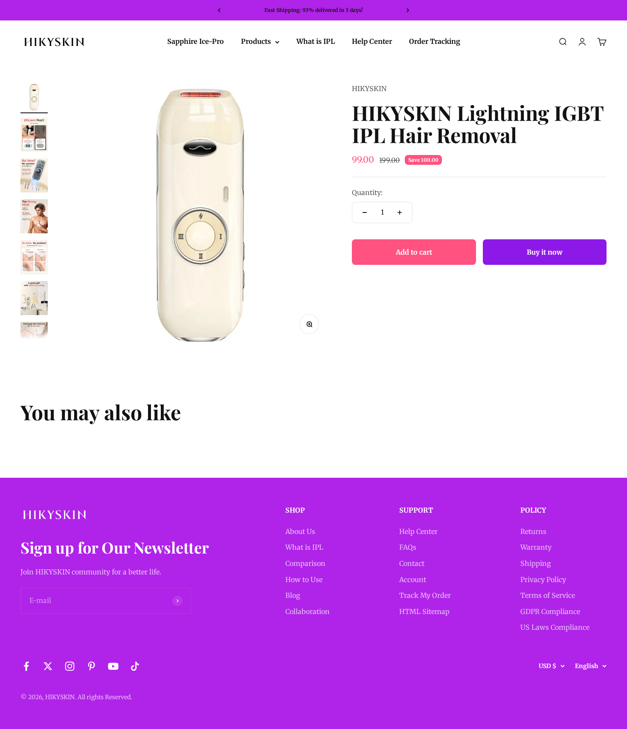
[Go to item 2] (34, 136)
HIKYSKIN (369, 88)
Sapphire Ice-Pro (195, 41)
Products (256, 41)
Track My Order (425, 595)
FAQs (407, 547)
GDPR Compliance (550, 611)
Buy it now (545, 252)
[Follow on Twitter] (48, 666)
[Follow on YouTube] (113, 666)
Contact (411, 563)
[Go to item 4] (34, 217)
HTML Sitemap (424, 611)
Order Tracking (434, 41)
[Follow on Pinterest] (91, 666)
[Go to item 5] (34, 258)
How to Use (303, 579)
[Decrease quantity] (364, 212)
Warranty (536, 547)
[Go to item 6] (34, 299)
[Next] (407, 10)
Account (412, 579)
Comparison (305, 563)
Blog (292, 595)
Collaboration (307, 611)
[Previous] (219, 10)
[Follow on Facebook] (26, 666)
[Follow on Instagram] (69, 666)
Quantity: (367, 193)
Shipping (535, 563)
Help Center (372, 41)
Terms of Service (547, 595)
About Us (300, 531)
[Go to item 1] (34, 98)
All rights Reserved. (105, 697)
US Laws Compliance (554, 627)
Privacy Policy (543, 579)
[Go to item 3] (34, 176)
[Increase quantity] (399, 212)
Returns (533, 531)
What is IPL (315, 41)
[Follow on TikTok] (135, 666)
